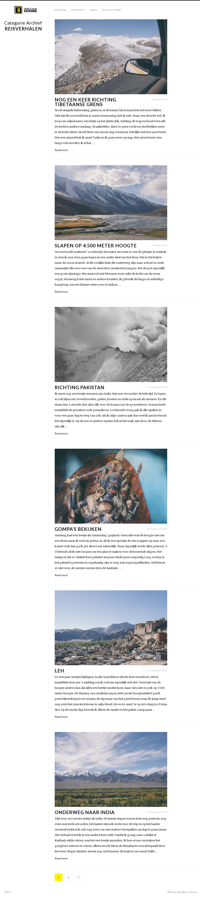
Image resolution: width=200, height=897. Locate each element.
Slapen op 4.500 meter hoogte (96, 245)
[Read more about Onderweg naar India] (111, 769)
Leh (59, 670)
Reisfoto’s (78, 9)
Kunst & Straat (111, 9)
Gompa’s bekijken (78, 529)
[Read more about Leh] (111, 627)
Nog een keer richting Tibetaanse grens (85, 102)
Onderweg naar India (85, 812)
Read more (61, 150)
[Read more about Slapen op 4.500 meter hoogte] (111, 202)
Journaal (60, 9)
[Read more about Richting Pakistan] (111, 344)
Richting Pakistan (79, 387)
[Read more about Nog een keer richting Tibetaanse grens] (111, 56)
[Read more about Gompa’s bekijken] (111, 486)
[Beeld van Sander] (25, 10)
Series (93, 9)
